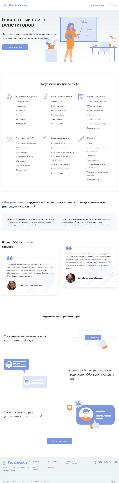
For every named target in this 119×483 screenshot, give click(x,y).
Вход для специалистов (33, 468)
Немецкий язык (57, 106)
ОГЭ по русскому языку (24, 157)
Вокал (89, 143)
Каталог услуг (52, 461)
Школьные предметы (26, 96)
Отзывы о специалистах (71, 462)
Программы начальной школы (62, 152)
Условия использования (40, 481)
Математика (20, 110)
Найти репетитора (15, 47)
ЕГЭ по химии (92, 115)
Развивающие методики (60, 169)
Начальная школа (60, 138)
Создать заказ (99, 5)
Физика (18, 115)
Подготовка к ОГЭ (25, 138)
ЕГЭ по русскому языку (95, 110)
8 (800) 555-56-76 (105, 462)
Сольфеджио (92, 155)
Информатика (21, 119)
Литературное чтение (59, 164)
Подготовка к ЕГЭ (96, 96)
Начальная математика (60, 148)
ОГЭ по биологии (22, 161)
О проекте (51, 467)
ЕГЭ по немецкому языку (96, 124)
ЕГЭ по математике (94, 106)
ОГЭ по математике (23, 148)
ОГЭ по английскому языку (26, 143)
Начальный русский (58, 143)
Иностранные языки (61, 96)
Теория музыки (93, 160)
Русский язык (20, 106)
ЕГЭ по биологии (93, 119)
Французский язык (58, 110)
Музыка (91, 138)
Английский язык (22, 102)
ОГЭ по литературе (23, 165)
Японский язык (57, 119)
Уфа (114, 5)
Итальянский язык (58, 115)
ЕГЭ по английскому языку (97, 102)
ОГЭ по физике (21, 152)
